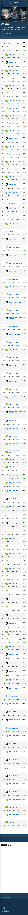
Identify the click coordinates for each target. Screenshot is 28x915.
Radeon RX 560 (12, 671)
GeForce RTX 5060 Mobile (15, 591)
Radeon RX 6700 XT (14, 654)
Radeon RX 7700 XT (14, 663)
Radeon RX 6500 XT (14, 792)
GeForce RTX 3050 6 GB (14, 115)
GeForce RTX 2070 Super (15, 815)
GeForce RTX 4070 (13, 490)
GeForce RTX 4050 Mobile (15, 161)
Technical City (14, 2)
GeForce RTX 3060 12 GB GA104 (15, 483)
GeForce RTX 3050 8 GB (14, 169)
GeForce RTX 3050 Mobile (15, 428)
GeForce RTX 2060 (13, 176)
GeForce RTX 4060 (13, 108)
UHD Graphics (12, 78)
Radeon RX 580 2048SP (14, 334)
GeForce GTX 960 (13, 583)
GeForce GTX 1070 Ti (14, 607)
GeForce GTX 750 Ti (13, 389)
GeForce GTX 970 (13, 752)
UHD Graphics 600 (13, 728)
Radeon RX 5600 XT (14, 776)
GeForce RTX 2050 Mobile (15, 443)
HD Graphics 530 (13, 696)
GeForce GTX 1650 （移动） (15, 631)
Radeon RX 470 (12, 499)
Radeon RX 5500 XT (14, 599)
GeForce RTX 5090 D (14, 736)
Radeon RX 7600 (13, 255)
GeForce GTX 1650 (13, 70)
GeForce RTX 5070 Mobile (15, 784)
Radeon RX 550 (12, 365)
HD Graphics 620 (13, 768)
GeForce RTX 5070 (13, 123)
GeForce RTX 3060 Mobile (15, 568)
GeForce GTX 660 (13, 822)
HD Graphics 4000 (13, 515)
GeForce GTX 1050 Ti (14, 93)
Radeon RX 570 (12, 208)
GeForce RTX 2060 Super (15, 154)
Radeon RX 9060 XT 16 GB (15, 302)
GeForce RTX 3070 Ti (14, 475)
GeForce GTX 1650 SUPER (15, 561)
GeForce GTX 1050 (13, 373)
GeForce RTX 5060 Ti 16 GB (15, 263)
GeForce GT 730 (13, 436)
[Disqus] (15, 870)
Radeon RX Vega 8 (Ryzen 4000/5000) (15, 318)
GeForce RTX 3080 (13, 546)
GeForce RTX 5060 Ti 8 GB (15, 200)
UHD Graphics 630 (13, 326)
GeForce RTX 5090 (13, 85)
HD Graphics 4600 (13, 531)
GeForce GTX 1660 (13, 404)
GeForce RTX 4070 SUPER (15, 800)
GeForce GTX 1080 (13, 459)
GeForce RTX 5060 (13, 47)
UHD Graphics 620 (13, 279)
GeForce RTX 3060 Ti (14, 223)
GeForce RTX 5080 (13, 576)
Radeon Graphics (13, 138)
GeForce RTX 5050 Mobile (15, 703)
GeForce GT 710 (13, 807)
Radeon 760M (12, 623)
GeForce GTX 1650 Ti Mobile (14, 680)
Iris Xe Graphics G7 (13, 192)
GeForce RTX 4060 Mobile (15, 553)
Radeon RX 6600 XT (14, 760)
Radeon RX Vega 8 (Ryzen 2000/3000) (15, 412)
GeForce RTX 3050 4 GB (14, 247)
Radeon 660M (12, 711)
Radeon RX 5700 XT (14, 381)
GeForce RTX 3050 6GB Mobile (14, 507)
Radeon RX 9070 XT (14, 271)
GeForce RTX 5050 (13, 146)
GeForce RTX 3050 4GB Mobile (14, 451)
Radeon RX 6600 (13, 239)
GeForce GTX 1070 (13, 310)
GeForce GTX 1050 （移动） (15, 639)
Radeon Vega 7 (12, 184)
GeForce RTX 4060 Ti (14, 538)
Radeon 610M (12, 615)
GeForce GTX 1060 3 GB (14, 294)
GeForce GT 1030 (13, 349)
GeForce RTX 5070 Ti (14, 357)
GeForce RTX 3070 (13, 216)
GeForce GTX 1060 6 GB (14, 130)
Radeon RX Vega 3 (13, 688)
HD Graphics (12, 396)
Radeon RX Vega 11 (14, 523)
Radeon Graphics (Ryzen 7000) (15, 720)
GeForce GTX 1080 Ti (14, 342)
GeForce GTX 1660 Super (15, 100)
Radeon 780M (12, 420)
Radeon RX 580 (12, 62)
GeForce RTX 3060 (13, 54)
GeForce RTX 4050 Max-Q (15, 646)
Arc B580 (11, 231)
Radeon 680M (12, 744)
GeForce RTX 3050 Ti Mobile (14, 467)
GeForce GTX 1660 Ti (14, 286)
